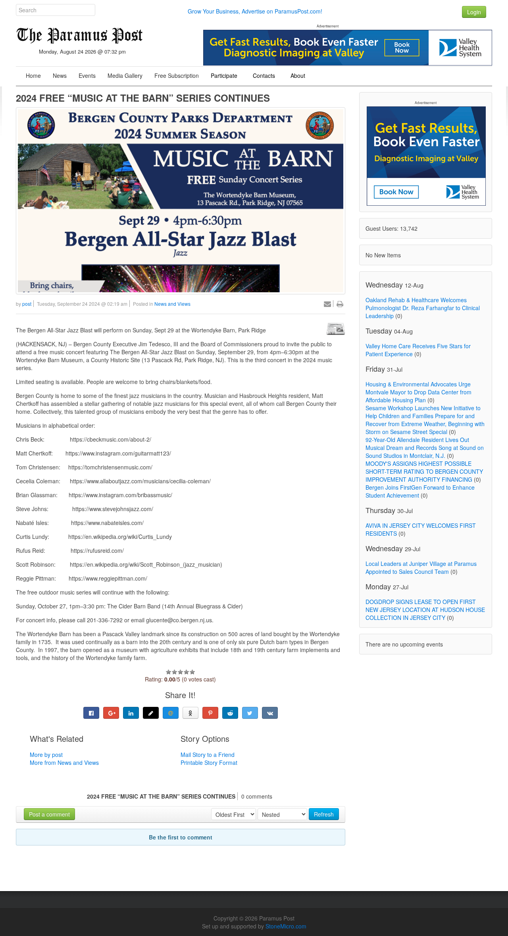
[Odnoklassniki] (190, 713)
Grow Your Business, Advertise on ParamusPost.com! (255, 11)
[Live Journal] (151, 713)
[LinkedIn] (131, 713)
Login (474, 12)
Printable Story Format (209, 762)
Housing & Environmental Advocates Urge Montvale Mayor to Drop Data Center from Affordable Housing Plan (418, 392)
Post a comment (49, 814)
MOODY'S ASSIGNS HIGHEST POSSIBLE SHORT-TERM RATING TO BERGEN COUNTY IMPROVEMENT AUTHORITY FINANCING (424, 471)
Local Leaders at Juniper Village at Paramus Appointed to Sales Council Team (421, 567)
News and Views (172, 303)
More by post (46, 754)
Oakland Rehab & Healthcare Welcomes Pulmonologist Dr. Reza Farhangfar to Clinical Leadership (423, 308)
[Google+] (111, 713)
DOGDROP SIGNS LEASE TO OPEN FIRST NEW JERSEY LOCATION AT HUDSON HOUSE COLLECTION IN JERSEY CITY (425, 609)
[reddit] (230, 713)
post (26, 303)
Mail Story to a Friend (208, 754)
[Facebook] (91, 713)
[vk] (270, 713)
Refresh (324, 814)
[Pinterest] (210, 713)
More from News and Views (64, 762)
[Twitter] (250, 713)
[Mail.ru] (171, 713)
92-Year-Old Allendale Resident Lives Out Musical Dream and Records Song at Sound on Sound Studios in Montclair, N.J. (425, 447)
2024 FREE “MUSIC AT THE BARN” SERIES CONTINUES (143, 97)
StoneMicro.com (286, 926)
